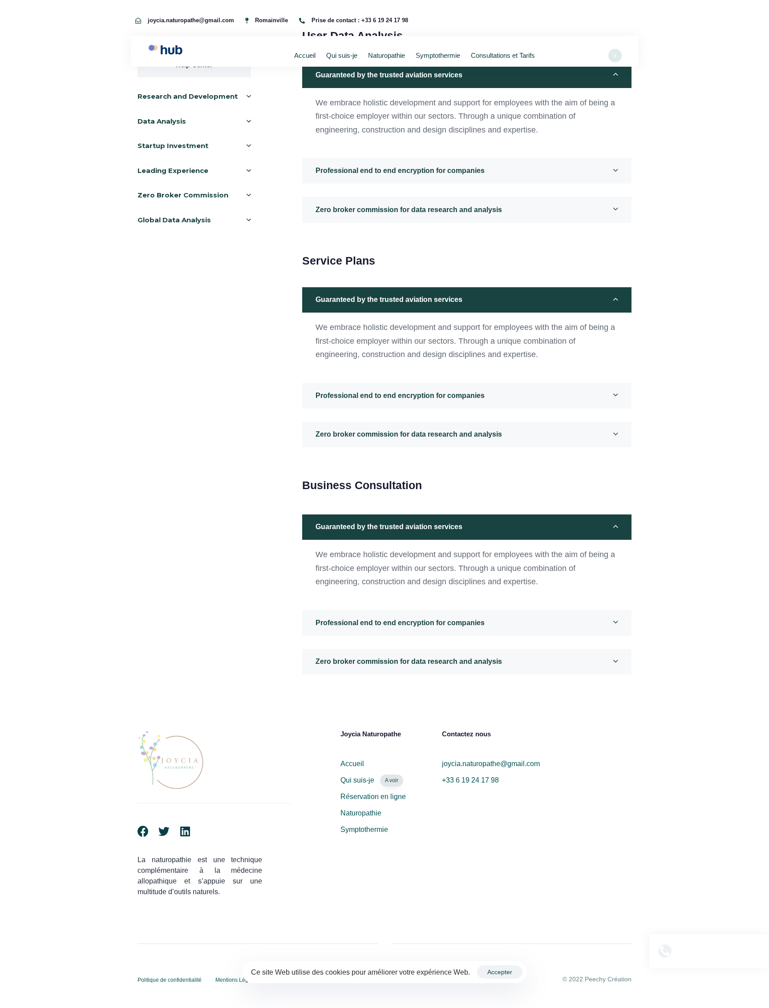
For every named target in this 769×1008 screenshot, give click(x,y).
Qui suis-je (341, 55)
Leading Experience (173, 170)
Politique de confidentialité (170, 980)
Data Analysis (162, 121)
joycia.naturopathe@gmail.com (491, 763)
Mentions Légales (237, 980)
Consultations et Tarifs (503, 55)
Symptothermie (438, 55)
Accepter (499, 972)
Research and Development (188, 96)
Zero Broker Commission (183, 195)
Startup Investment (173, 146)
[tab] (466, 75)
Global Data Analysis (174, 220)
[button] (466, 75)
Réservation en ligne (373, 796)
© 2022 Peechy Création (597, 979)
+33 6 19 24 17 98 (470, 780)
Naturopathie (386, 55)
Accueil (305, 55)
